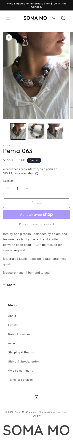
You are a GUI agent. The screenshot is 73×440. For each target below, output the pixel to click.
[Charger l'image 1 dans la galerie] (18, 131)
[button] (8, 17)
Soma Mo (20, 412)
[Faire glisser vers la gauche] (4, 132)
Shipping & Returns (21, 352)
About (12, 315)
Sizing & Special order (23, 361)
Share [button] (11, 284)
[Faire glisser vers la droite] (68, 132)
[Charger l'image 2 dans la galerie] (36, 131)
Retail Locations (19, 334)
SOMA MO (36, 430)
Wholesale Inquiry (20, 370)
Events (13, 325)
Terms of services (20, 379)
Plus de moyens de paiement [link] (36, 224)
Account (13, 343)
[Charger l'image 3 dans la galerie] (55, 131)
